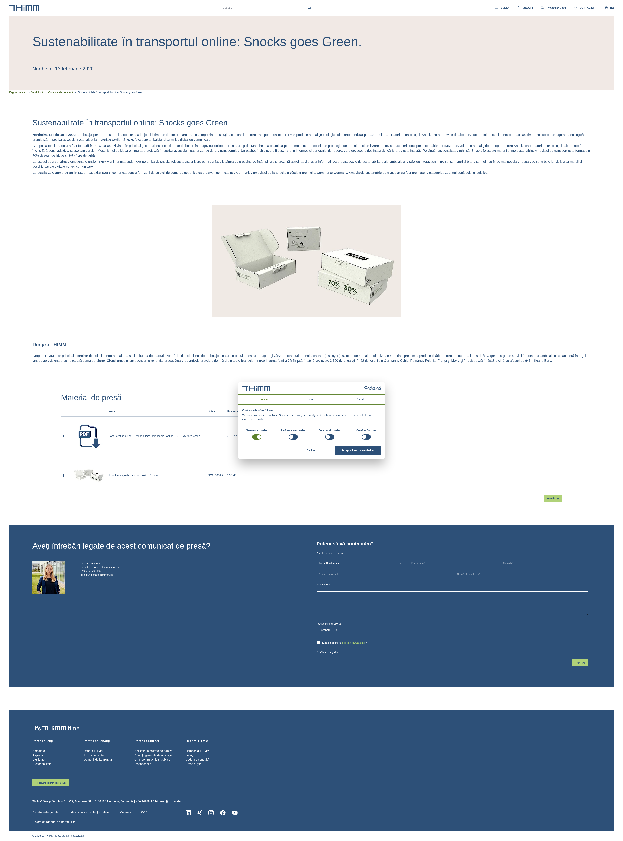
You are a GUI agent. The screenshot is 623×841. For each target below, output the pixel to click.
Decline (311, 450)
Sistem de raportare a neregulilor (53, 821)
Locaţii (190, 755)
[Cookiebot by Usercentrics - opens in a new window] (367, 388)
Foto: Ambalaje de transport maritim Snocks (133, 475)
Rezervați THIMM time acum (51, 782)
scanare (325, 630)
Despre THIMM (93, 750)
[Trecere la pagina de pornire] (24, 8)
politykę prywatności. (354, 642)
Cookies (125, 812)
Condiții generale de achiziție (153, 755)
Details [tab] (312, 399)
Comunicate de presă (60, 92)
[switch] (293, 437)
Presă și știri (194, 764)
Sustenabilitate (42, 764)
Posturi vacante (94, 755)
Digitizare (38, 759)
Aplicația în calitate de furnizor (153, 750)
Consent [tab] (263, 399)
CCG (144, 812)
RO (612, 7)
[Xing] (199, 812)
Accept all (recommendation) (358, 450)
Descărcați (553, 498)
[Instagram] (211, 812)
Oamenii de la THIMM (98, 759)
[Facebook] (223, 812)
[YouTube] (235, 812)
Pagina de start (17, 92)
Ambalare (38, 750)
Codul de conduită (197, 759)
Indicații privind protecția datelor (89, 812)
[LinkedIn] (188, 812)
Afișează (38, 755)
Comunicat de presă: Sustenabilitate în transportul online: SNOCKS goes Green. (154, 436)
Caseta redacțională (45, 812)
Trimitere (580, 663)
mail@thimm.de (170, 801)
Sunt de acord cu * (344, 642)
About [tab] (360, 399)
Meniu (504, 7)
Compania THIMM (197, 750)
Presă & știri (37, 92)
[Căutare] (309, 7)
